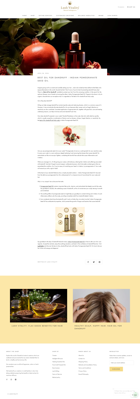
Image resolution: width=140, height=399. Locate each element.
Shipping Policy (83, 362)
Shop (33, 15)
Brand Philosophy (83, 374)
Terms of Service (57, 374)
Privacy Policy (82, 371)
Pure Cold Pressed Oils (59, 365)
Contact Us (82, 358)
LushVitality (41, 246)
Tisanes (54, 355)
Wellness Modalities (86, 15)
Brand (101, 15)
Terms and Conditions (85, 368)
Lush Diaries (113, 15)
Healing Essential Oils (58, 362)
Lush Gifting (55, 371)
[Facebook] (7, 379)
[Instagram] (11, 379)
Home (24, 15)
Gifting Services (45, 15)
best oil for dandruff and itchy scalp (50, 120)
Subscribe (116, 369)
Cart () (132, 7)
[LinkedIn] (15, 379)
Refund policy (56, 377)
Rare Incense (56, 368)
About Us (81, 355)
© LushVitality (13, 394)
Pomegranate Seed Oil (47, 186)
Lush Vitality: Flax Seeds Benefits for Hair (37, 326)
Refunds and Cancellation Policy (88, 365)
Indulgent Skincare (57, 358)
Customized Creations (65, 15)
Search (121, 7)
